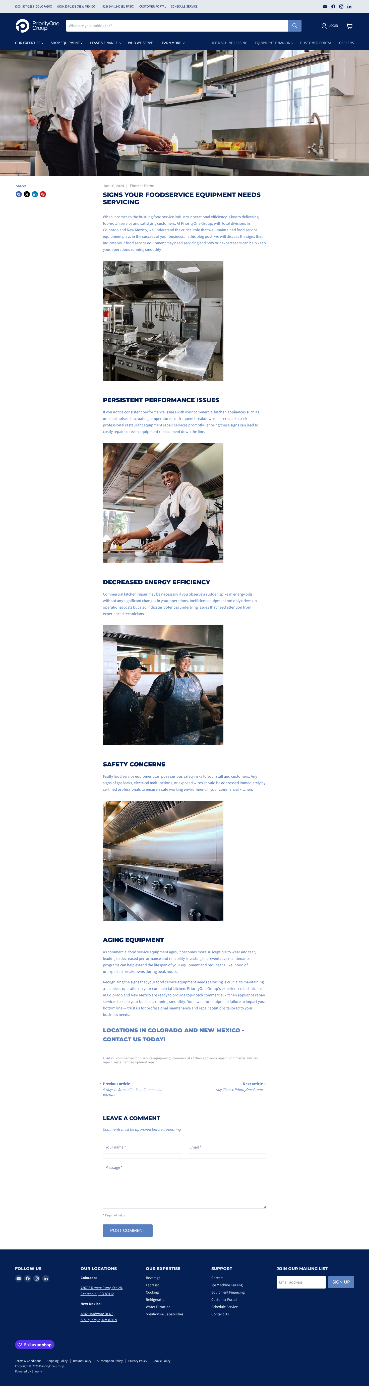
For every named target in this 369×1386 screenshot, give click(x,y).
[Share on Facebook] (19, 194)
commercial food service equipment (143, 1058)
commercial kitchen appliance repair (199, 1058)
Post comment (127, 1230)
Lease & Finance (104, 43)
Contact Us (220, 1314)
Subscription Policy (110, 1361)
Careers (346, 43)
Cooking (152, 1292)
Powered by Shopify (28, 1371)
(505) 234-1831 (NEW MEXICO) (76, 7)
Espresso (152, 1285)
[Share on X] (27, 194)
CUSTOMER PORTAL (152, 7)
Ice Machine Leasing (229, 43)
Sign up (341, 1282)
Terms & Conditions (28, 1361)
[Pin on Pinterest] (43, 194)
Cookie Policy (161, 1361)
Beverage (153, 1278)
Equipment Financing (274, 43)
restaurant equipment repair (135, 1062)
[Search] (294, 26)
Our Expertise (28, 43)
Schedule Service (224, 1307)
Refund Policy (82, 1361)
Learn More (171, 43)
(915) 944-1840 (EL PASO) (117, 7)
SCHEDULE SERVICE (184, 7)
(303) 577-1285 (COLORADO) (33, 7)
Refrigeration (156, 1299)
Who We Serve (140, 43)
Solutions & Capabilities (164, 1314)
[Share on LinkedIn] (35, 194)
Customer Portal (316, 43)
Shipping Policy (57, 1361)
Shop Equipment (66, 43)
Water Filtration (158, 1307)
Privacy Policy (137, 1361)
